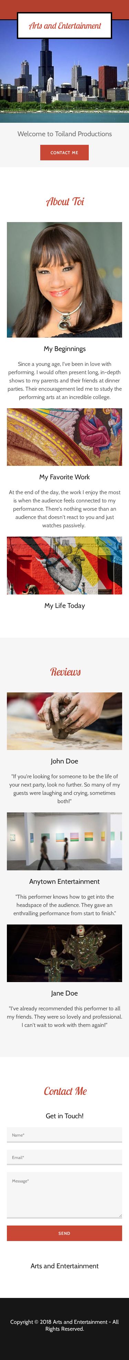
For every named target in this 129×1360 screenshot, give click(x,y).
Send (64, 1233)
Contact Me (64, 152)
